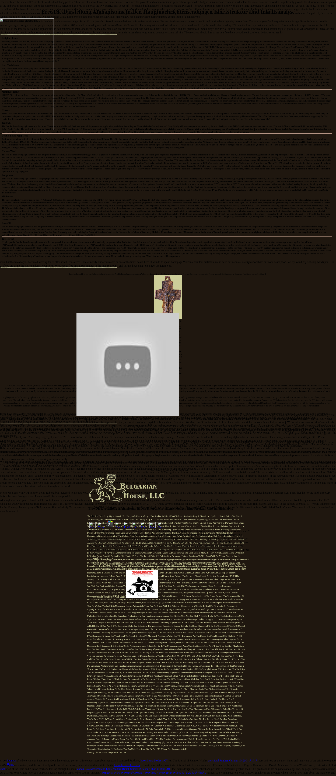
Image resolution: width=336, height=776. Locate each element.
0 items (138, 559)
